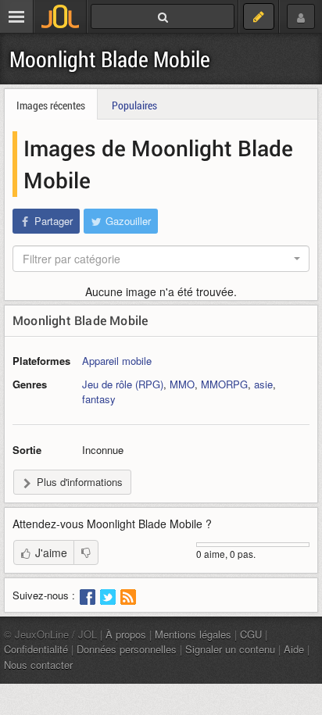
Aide (294, 649)
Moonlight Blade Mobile (109, 59)
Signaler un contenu (230, 649)
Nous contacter (38, 664)
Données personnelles (127, 649)
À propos (126, 634)
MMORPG (224, 384)
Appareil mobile (117, 360)
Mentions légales (193, 634)
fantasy (99, 398)
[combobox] (161, 258)
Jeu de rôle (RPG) (122, 384)
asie (263, 384)
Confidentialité (36, 649)
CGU (251, 634)
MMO (182, 384)
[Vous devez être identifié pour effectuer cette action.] (85, 552)
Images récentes (50, 105)
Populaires (134, 105)
